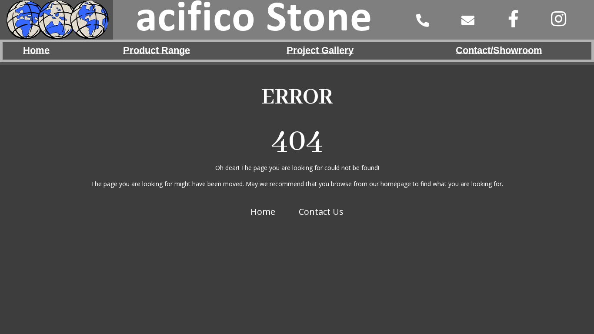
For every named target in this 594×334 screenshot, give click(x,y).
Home (262, 211)
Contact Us (321, 211)
